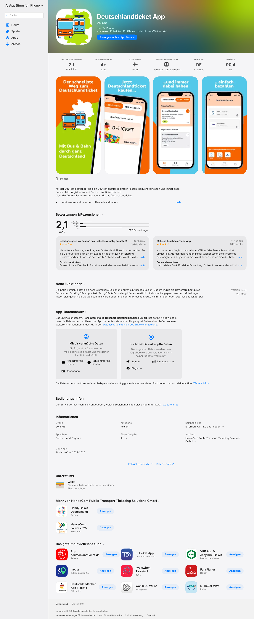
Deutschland (62, 604)
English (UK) (78, 604)
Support (151, 615)
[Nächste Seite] (250, 125)
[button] (24, 25)
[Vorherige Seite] (52, 125)
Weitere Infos (201, 383)
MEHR (143, 257)
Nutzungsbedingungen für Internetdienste (75, 615)
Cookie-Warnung (135, 615)
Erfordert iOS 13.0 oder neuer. (203, 426)
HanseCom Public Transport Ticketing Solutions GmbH (212, 440)
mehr (179, 202)
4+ (122, 438)
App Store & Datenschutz (111, 615)
